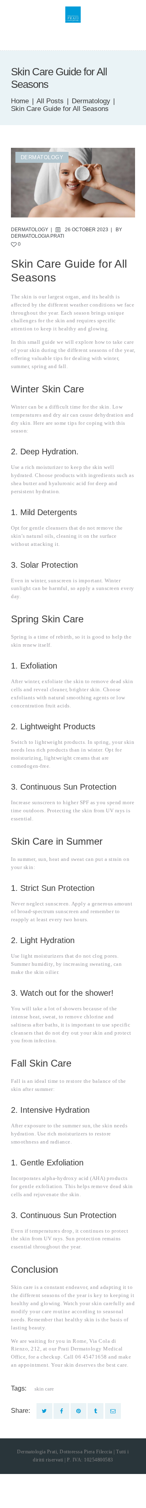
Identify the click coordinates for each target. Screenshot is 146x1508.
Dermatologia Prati (37, 236)
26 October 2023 (86, 229)
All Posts (50, 101)
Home (20, 101)
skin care (44, 1389)
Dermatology (91, 101)
